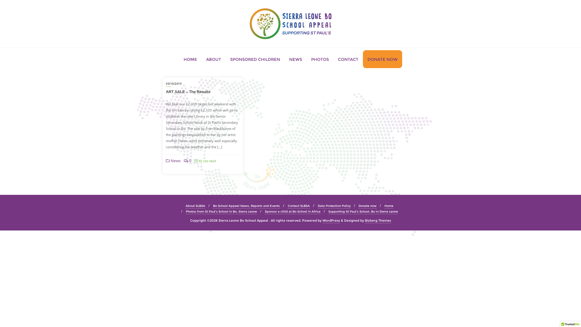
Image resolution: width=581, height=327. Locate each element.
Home (388, 206)
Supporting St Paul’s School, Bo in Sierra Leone (363, 211)
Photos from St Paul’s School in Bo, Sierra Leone (221, 211)
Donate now (368, 206)
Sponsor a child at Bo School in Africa (292, 211)
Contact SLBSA (299, 206)
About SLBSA (195, 206)
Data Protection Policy (334, 206)
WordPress (331, 220)
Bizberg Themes (378, 220)
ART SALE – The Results (188, 92)
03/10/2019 (174, 84)
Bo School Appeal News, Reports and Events (246, 206)
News (175, 160)
